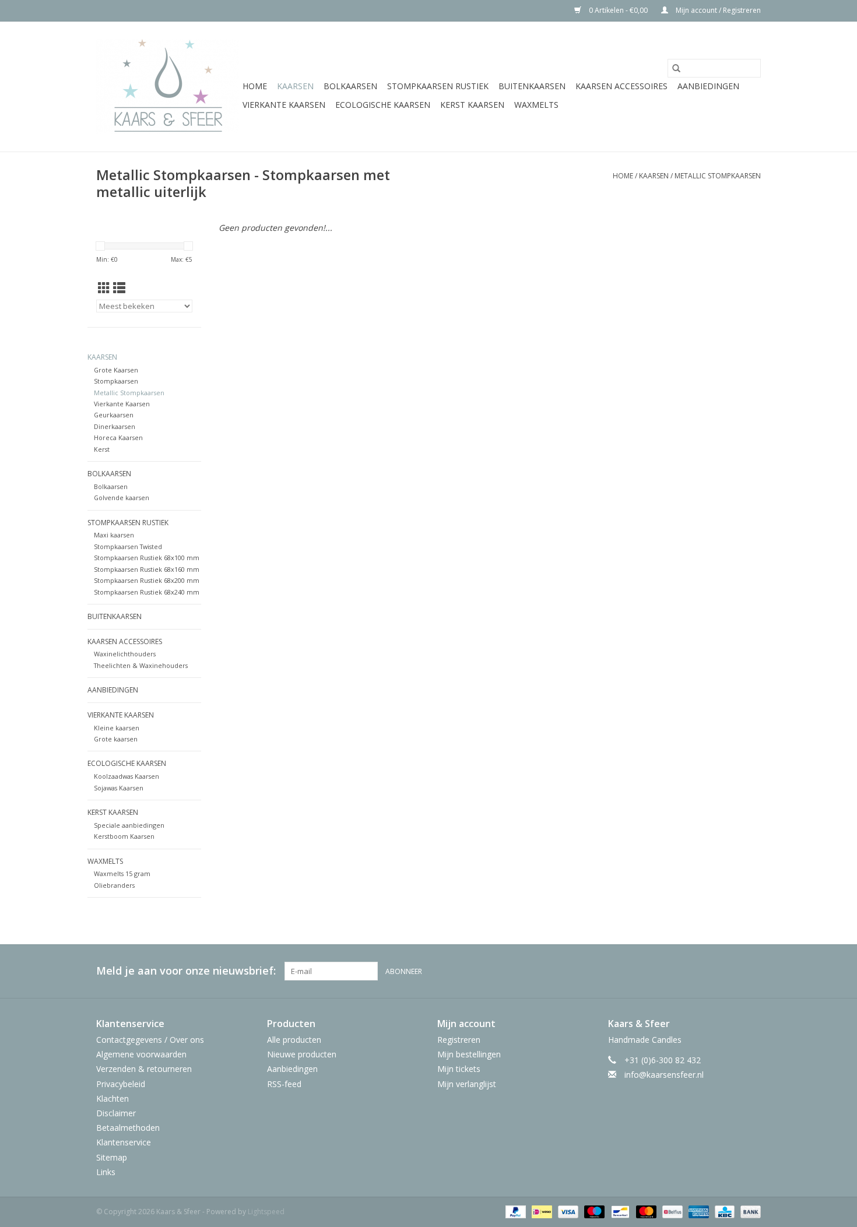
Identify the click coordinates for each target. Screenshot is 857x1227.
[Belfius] (671, 1211)
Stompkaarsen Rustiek (438, 86)
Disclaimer (116, 1113)
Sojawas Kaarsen (118, 787)
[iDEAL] (540, 1211)
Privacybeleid (120, 1083)
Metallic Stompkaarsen (718, 176)
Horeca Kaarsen (118, 437)
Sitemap (111, 1157)
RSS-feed (284, 1083)
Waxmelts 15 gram (122, 873)
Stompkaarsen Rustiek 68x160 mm (146, 569)
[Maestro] (593, 1211)
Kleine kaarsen (116, 727)
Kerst (102, 449)
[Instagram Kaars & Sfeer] (751, 971)
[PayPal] (514, 1211)
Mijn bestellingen (469, 1054)
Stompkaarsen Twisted (128, 546)
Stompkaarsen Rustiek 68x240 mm (146, 592)
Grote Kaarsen (116, 369)
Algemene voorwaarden (141, 1054)
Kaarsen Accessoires (621, 86)
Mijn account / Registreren (717, 10)
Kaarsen (295, 86)
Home (255, 86)
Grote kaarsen (116, 738)
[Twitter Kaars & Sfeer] (730, 971)
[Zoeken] (676, 68)
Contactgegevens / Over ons (150, 1039)
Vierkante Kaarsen (284, 104)
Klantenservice (123, 1142)
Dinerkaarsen (114, 426)
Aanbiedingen (708, 86)
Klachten (112, 1098)
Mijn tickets (458, 1068)
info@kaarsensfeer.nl (664, 1074)
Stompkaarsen (116, 381)
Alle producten (294, 1039)
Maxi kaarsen (114, 534)
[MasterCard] (645, 1211)
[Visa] (567, 1211)
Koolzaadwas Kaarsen (126, 776)
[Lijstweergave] (119, 288)
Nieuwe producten (301, 1054)
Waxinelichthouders (125, 653)
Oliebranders (114, 885)
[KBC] (723, 1211)
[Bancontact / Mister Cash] (619, 1211)
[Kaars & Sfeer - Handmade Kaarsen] (167, 86)
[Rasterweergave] (104, 288)
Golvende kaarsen (121, 497)
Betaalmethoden (128, 1127)
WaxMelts (536, 104)
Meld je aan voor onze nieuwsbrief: (186, 971)
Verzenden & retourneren (144, 1068)
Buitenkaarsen (532, 86)
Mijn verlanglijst (466, 1083)
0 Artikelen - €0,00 (618, 10)
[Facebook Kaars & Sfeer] (709, 971)
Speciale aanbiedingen (129, 825)
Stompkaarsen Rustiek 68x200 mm (146, 580)
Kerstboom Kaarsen (124, 836)
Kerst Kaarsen (472, 104)
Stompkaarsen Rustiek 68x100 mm (146, 557)
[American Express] (697, 1211)
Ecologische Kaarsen (382, 104)
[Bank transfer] (748, 1211)
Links (105, 1171)
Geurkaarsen (114, 414)
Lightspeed (266, 1212)
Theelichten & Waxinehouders (141, 665)
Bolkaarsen (350, 86)
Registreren (458, 1039)
